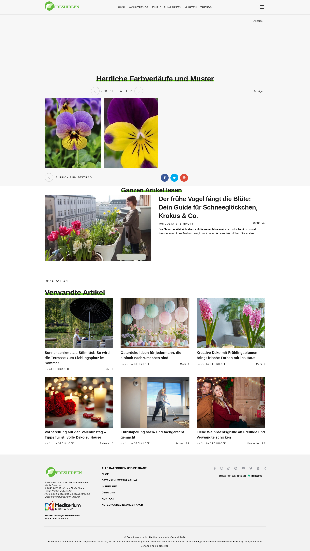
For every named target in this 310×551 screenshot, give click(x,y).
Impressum (109, 486)
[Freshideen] (62, 8)
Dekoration (56, 280)
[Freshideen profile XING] (265, 468)
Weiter (127, 91)
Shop (121, 7)
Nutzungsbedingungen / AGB (122, 504)
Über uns (108, 492)
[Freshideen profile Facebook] (215, 468)
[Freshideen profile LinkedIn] (258, 468)
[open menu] (262, 7)
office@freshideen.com (67, 515)
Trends (206, 7)
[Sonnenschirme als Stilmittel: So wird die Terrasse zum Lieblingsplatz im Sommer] (79, 323)
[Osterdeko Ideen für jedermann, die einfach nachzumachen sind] (155, 323)
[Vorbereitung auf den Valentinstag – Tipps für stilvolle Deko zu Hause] (79, 402)
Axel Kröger (59, 369)
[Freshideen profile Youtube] (244, 468)
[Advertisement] (155, 44)
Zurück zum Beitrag (72, 177)
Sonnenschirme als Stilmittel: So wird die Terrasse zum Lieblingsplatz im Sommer (77, 358)
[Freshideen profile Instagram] (222, 468)
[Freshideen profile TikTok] (229, 468)
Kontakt (108, 498)
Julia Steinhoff (179, 223)
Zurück (107, 91)
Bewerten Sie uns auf (233, 475)
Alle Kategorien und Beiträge (124, 468)
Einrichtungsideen (167, 7)
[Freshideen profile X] (251, 468)
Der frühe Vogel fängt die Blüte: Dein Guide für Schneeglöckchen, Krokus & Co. (208, 207)
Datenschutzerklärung (119, 480)
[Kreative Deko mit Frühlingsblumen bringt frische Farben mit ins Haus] (231, 323)
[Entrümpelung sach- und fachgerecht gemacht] (155, 402)
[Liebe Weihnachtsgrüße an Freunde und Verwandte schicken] (231, 402)
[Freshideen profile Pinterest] (236, 468)
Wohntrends (139, 7)
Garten (191, 7)
